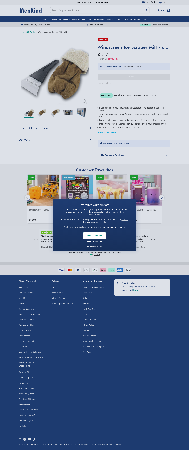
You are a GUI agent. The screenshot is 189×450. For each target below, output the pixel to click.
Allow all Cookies (94, 235)
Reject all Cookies (94, 241)
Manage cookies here (94, 246)
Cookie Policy (113, 227)
